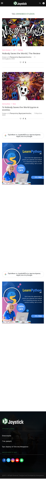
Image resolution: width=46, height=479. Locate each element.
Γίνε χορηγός (7, 441)
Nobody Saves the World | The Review (21, 53)
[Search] (40, 3)
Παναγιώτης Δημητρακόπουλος (21, 57)
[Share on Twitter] (25, 62)
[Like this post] (20, 62)
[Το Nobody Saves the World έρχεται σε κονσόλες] (23, 86)
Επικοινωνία (6, 436)
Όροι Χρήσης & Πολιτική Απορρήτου (15, 447)
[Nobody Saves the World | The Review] (23, 32)
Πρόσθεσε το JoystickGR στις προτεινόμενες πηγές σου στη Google (24, 274)
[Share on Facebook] (23, 62)
